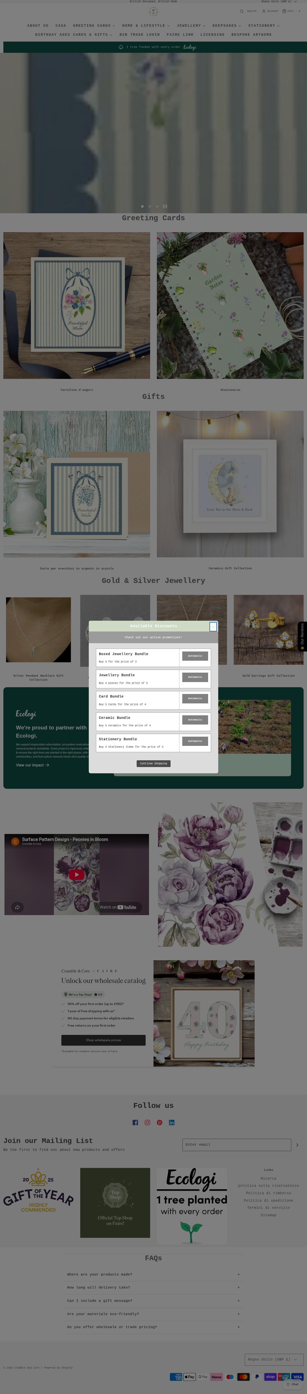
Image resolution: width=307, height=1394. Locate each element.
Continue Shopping (153, 763)
